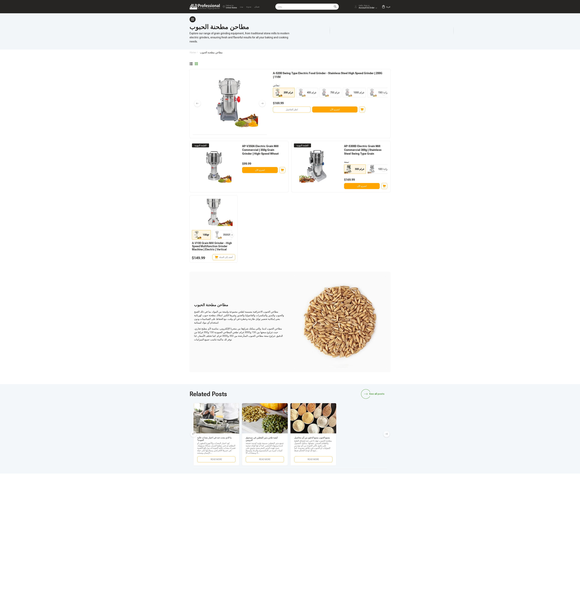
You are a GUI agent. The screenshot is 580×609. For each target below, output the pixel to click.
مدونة (248, 6)
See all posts (376, 393)
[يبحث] (335, 7)
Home (193, 52)
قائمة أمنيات (362, 526)
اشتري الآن (335, 109)
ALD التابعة (361, 506)
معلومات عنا (362, 536)
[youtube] (366, 487)
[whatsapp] (337, 487)
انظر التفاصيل (292, 109)
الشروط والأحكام (364, 541)
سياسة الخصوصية (365, 546)
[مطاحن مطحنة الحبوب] (191, 64)
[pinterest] (375, 487)
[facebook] (347, 487)
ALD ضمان (320, 511)
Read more (216, 459)
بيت (241, 6)
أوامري (318, 526)
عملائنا (359, 531)
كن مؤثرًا (360, 511)
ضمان (256, 6)
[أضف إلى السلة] (362, 109)
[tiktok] (318, 487)
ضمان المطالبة (322, 531)
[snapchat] (328, 487)
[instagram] (356, 487)
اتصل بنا (319, 536)
